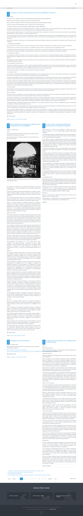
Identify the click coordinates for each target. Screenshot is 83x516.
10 (45, 478)
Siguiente (50, 478)
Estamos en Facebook (13, 495)
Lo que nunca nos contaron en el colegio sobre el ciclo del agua (61, 341)
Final (55, 478)
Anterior (14, 478)
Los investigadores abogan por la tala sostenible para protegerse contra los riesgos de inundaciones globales (30, 475)
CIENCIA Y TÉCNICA (23, 119)
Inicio (63, 8)
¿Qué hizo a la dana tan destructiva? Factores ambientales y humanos (33, 13)
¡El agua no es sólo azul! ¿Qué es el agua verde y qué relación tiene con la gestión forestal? (26, 470)
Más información (53, 509)
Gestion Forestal (68, 8)
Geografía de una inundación (19, 340)
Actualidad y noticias (14, 119)
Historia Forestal (13, 335)
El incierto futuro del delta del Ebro (15, 473)
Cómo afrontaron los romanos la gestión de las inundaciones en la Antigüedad (25, 125)
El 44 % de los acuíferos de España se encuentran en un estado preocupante (58, 125)
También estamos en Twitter (38, 495)
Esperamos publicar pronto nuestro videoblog (63, 496)
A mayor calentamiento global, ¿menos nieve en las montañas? (21, 472)
